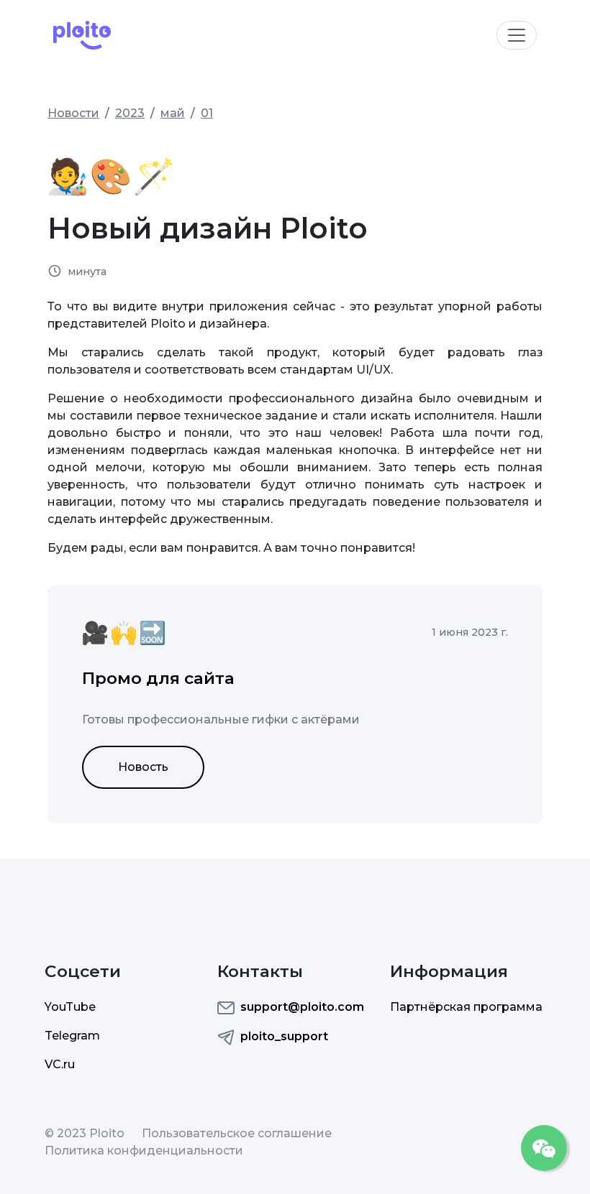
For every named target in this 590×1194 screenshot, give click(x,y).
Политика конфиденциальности (144, 1150)
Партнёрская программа (466, 1007)
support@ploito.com (302, 1007)
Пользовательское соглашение (237, 1133)
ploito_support (284, 1036)
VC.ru (60, 1064)
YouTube (70, 1007)
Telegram (72, 1035)
